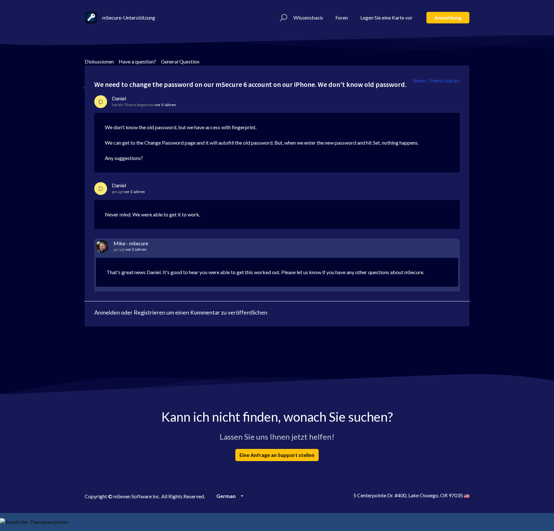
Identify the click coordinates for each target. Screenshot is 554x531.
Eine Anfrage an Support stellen (277, 455)
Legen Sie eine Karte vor (386, 17)
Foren (341, 17)
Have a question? (137, 61)
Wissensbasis (308, 17)
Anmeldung (447, 17)
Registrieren (149, 312)
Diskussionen (99, 61)
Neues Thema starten (436, 80)
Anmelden (107, 312)
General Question (180, 61)
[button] (282, 17)
